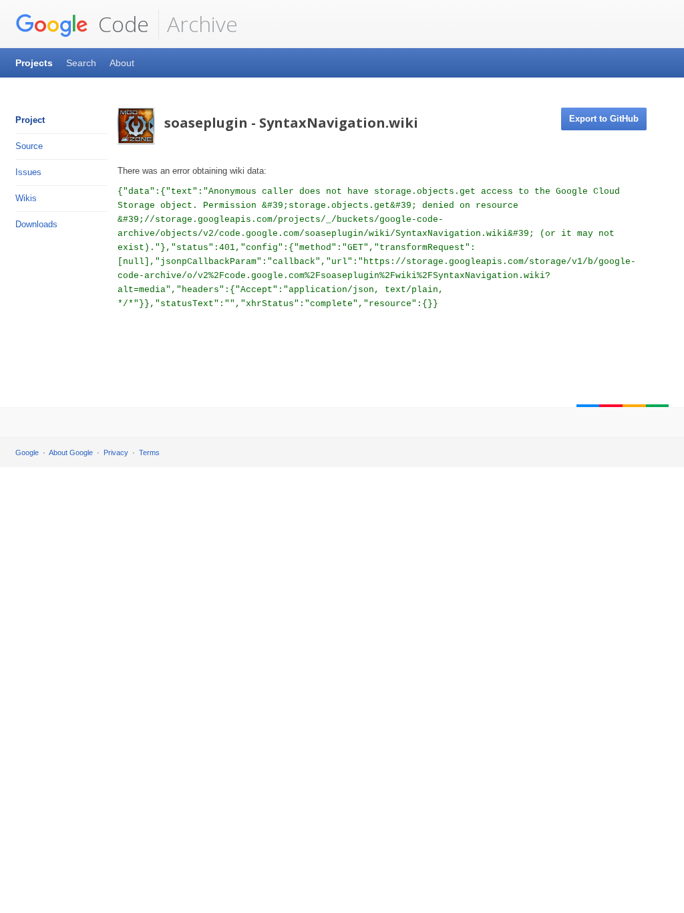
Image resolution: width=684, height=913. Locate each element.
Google (27, 452)
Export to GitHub (604, 119)
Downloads (36, 224)
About (122, 62)
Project (30, 120)
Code (121, 23)
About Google (71, 452)
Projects (34, 62)
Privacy (116, 452)
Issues (28, 172)
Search (81, 62)
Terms (149, 452)
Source (29, 146)
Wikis (26, 198)
